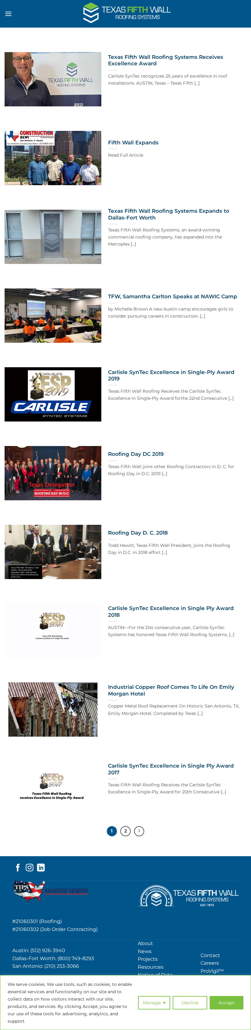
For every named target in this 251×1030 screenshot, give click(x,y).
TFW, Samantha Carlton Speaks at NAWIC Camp (172, 296)
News (145, 951)
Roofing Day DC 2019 (136, 454)
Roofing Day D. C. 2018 (138, 533)
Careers (209, 963)
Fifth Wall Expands (133, 142)
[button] (8, 13)
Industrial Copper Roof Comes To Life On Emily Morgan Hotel (171, 690)
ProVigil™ (212, 971)
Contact (210, 955)
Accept (226, 1002)
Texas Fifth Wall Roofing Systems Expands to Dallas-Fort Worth (168, 214)
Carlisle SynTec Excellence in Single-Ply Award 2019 (171, 375)
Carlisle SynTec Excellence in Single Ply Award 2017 (171, 769)
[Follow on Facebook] (18, 868)
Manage (152, 1002)
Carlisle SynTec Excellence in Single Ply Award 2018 (171, 611)
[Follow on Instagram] (29, 868)
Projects (148, 959)
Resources (150, 967)
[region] (125, 1002)
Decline (190, 1002)
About (145, 943)
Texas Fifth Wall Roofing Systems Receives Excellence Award (165, 60)
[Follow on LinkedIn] (41, 868)
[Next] (139, 831)
